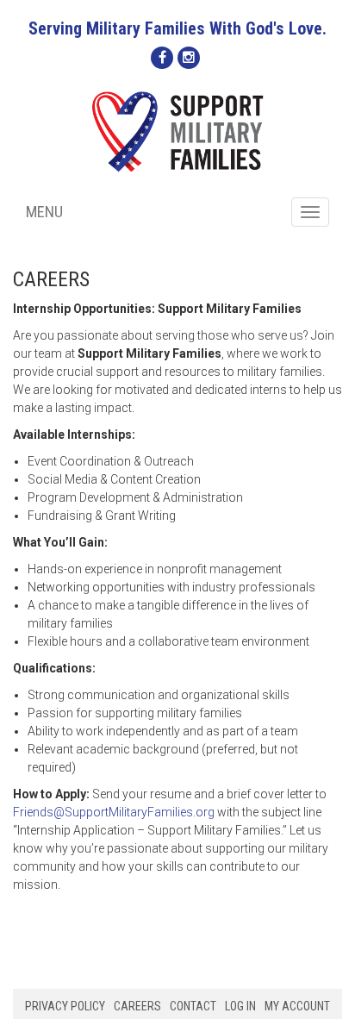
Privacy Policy (65, 1006)
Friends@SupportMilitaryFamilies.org (114, 812)
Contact (193, 1006)
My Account (297, 1006)
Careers (137, 1006)
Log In (240, 1006)
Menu (44, 212)
